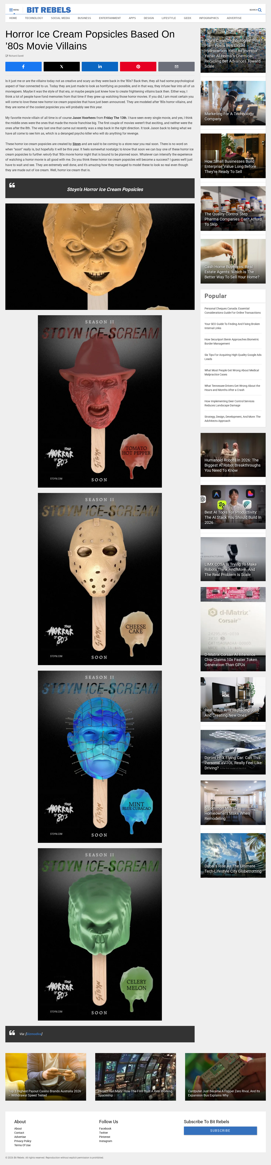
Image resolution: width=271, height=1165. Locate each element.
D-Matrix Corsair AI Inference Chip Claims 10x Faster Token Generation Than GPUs (231, 659)
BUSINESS (84, 18)
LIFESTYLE (169, 18)
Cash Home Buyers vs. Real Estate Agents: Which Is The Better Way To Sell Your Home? (232, 271)
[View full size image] (100, 256)
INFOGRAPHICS (209, 18)
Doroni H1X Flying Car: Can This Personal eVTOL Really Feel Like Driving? (233, 762)
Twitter (103, 1132)
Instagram (105, 1141)
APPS (132, 18)
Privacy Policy (22, 1141)
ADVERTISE (234, 18)
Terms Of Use (22, 1145)
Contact (19, 1132)
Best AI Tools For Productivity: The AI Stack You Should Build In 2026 (233, 517)
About (18, 1128)
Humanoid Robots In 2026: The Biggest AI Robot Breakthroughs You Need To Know (232, 465)
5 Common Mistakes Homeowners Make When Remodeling (227, 813)
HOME (13, 18)
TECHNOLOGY (34, 18)
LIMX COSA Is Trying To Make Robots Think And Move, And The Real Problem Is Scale (231, 569)
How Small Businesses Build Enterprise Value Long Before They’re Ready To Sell (230, 166)
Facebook (105, 1128)
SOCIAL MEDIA (60, 18)
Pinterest (104, 1136)
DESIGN (149, 18)
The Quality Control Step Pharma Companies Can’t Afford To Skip (233, 219)
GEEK (187, 18)
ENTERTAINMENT (110, 18)
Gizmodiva (33, 1034)
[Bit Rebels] (47, 11)
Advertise (20, 1136)
